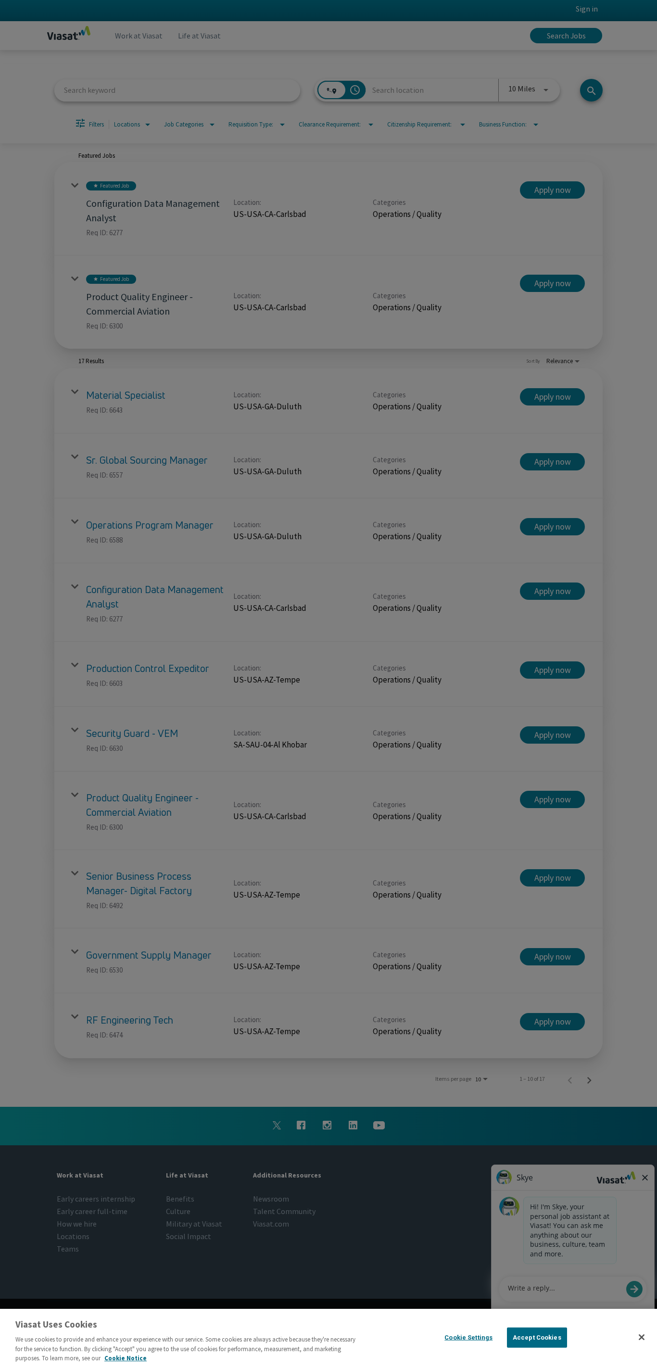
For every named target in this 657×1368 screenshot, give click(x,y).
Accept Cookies (537, 1337)
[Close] (641, 1337)
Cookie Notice (125, 1358)
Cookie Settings (468, 1337)
